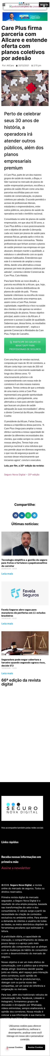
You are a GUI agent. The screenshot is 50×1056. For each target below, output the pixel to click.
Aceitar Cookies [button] (35, 1047)
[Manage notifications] (7, 1048)
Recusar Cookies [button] (15, 1047)
